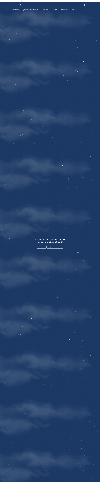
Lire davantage (42, 247)
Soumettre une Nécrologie (55, 5)
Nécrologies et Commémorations (30, 9)
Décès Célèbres (64, 9)
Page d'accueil (16, 9)
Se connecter (67, 5)
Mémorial (55, 9)
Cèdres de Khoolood (19, 10)
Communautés (45, 9)
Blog (73, 9)
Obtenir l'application (17, 0)
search (86, 5)
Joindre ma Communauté (78, 5)
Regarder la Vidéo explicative (55, 247)
